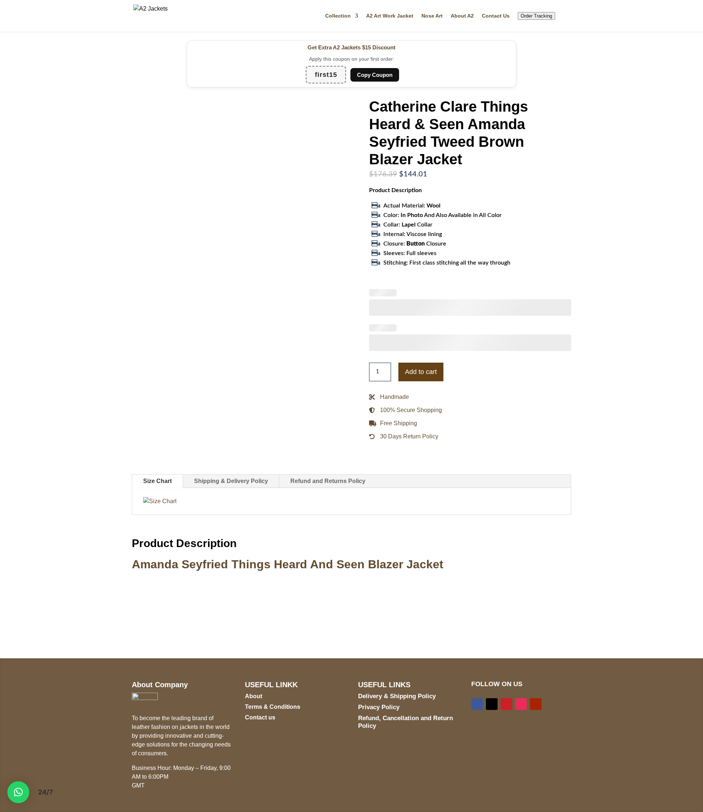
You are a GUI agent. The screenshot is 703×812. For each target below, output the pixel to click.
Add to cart (421, 371)
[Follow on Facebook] (477, 704)
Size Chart (157, 481)
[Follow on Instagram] (521, 704)
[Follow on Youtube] (536, 704)
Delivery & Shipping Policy (397, 696)
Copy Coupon (375, 75)
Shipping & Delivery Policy (231, 481)
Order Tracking (536, 16)
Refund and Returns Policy (327, 481)
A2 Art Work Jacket (389, 16)
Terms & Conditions (272, 707)
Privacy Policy (378, 707)
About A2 (462, 16)
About (253, 696)
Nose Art (432, 16)
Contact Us (496, 16)
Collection (338, 16)
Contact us (260, 717)
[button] (18, 792)
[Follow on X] (492, 704)
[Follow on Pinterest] (506, 704)
